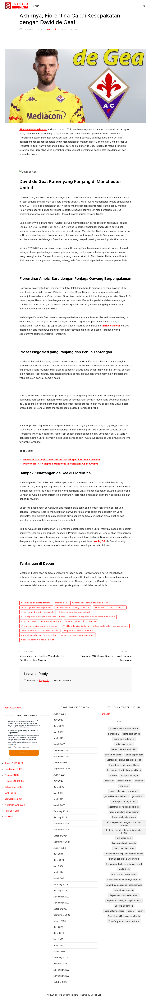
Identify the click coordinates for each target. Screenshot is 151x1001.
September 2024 (62, 841)
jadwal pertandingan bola (124, 801)
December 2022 (61, 970)
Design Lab (96, 995)
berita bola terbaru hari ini (123, 749)
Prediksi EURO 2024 (14, 781)
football (113, 775)
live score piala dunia (124, 848)
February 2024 (61, 884)
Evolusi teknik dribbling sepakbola (73, 607)
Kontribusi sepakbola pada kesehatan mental (93, 616)
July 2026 (58, 720)
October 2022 (60, 982)
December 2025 (61, 750)
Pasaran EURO (12, 775)
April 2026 (58, 738)
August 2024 (60, 848)
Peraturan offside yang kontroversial (40, 626)
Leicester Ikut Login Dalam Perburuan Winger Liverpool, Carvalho (61, 459)
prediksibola (124, 869)
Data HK (106, 714)
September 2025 (62, 768)
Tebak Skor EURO (13, 787)
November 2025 (61, 756)
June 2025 (59, 787)
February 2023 (61, 957)
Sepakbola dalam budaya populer (111, 626)
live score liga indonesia (124, 843)
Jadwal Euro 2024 (13, 799)
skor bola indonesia (114, 911)
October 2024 (60, 835)
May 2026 (58, 732)
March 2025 (59, 805)
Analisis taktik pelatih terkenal (36, 602)
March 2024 (59, 878)
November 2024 (61, 829)
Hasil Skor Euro (12, 810)
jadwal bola (137, 796)
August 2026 (60, 714)
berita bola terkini (113, 754)
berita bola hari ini (131, 734)
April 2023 (58, 945)
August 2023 (60, 921)
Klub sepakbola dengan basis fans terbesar (43, 616)
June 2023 (59, 933)
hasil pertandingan (129, 775)
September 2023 (62, 915)
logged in (44, 680)
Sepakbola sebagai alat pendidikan (39, 635)
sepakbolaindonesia (124, 890)
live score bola (124, 838)
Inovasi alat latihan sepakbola (110, 607)
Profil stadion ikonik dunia (76, 626)
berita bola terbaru (124, 744)
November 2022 (61, 976)
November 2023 (61, 902)
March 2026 (59, 744)
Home (36, 6)
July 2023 (58, 927)
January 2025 (60, 817)
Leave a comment (69, 29)
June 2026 (59, 726)
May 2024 (58, 866)
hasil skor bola (125, 780)
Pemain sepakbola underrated (82, 621)
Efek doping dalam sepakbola (36, 607)
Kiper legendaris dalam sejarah (75, 612)
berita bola (51, 29)
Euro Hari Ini (10, 793)
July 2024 (58, 854)
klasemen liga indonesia (124, 817)
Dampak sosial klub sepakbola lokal (90, 602)
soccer (131, 911)
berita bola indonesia (124, 739)
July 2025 (58, 781)
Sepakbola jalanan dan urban (79, 630)
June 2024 (59, 860)
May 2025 (58, 793)
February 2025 (61, 811)
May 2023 (58, 939)
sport (140, 911)
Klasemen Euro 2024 (15, 804)
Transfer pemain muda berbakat (38, 639)
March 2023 (59, 951)
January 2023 (60, 963)
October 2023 (60, 909)
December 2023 (61, 896)
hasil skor (109, 780)
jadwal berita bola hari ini (117, 796)
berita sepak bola (134, 754)
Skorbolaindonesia (124, 906)
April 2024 (58, 872)
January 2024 (60, 890)
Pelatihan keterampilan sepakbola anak (41, 621)
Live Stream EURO (13, 769)
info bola (124, 786)
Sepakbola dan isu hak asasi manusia (40, 630)
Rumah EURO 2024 (14, 763)
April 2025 (58, 799)
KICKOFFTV (10, 816)
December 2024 (61, 823)
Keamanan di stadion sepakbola (38, 612)
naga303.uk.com (13, 707)
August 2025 (60, 775)
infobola (139, 780)
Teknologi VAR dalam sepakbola (78, 635)
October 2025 (60, 762)
